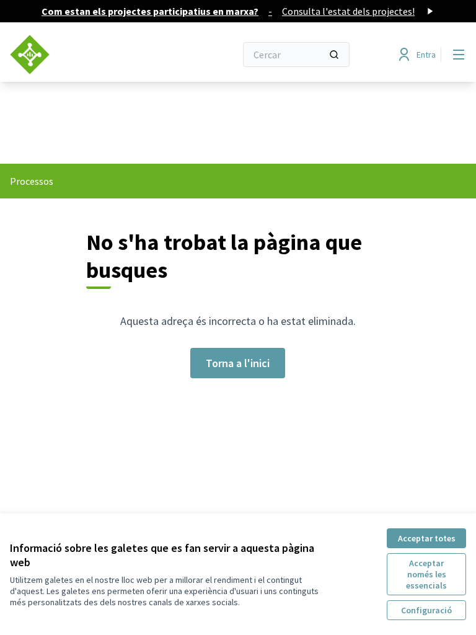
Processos (31, 181)
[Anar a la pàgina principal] (92, 54)
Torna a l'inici (238, 363)
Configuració (426, 610)
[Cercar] (334, 54)
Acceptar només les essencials (426, 574)
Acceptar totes (427, 538)
